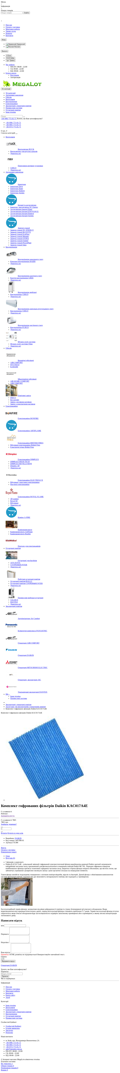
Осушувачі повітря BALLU (21, 581)
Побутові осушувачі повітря (29, 579)
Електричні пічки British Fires (22, 447)
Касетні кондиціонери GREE (22, 278)
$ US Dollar (10, 58)
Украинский (20, 44)
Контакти (9, 36)
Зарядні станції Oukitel (19, 241)
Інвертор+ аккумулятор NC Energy (24, 207)
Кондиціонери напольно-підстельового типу (36, 309)
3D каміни (14, 499)
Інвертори (22, 184)
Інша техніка (11, 112)
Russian (17, 47)
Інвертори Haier (16, 189)
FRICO (13, 398)
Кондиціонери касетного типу (30, 276)
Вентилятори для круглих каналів (23, 151)
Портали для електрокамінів (29, 546)
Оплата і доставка (13, 27)
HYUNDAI (14, 365)
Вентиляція (10, 99)
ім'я (2, 926)
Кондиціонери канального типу (30, 259)
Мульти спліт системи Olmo (21, 344)
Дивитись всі (15, 153)
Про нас (9, 25)
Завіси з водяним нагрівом (21, 402)
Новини (9, 33)
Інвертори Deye (16, 186)
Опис (8, 856)
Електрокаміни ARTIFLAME (29, 431)
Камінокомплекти (25, 530)
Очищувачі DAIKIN (26, 655)
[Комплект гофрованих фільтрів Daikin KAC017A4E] (48, 800)
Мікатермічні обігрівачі (27, 379)
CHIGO (13, 168)
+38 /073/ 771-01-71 (13, 127)
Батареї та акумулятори (27, 205)
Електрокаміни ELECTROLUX (30, 480)
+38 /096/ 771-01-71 (13, 123)
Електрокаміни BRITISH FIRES (30, 443)
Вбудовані (14, 503)
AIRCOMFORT (16, 363)
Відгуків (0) (10, 858)
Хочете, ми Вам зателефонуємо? (30, 119)
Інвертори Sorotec (17, 193)
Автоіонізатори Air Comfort (29, 619)
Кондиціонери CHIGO (19, 294)
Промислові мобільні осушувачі (30, 598)
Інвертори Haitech (17, 191)
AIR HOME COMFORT (19, 381)
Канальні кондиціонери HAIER (23, 261)
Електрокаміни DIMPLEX (28, 459)
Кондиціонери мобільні (27, 292)
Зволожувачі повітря (14, 606)
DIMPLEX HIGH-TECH (20, 462)
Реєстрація (14, 75)
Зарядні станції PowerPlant (20, 243)
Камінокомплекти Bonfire (20, 534)
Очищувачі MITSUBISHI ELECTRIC (32, 668)
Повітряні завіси (24, 396)
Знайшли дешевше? (9, 824)
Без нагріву (14, 400)
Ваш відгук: (5, 952)
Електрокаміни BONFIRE (28, 418)
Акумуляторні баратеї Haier (21, 209)
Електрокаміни (12, 104)
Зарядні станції (24, 228)
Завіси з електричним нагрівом (22, 404)
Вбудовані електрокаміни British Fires (25, 445)
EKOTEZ (14, 602)
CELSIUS (14, 600)
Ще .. (8, 694)
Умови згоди (11, 31)
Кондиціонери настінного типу (30, 325)
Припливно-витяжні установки (30, 166)
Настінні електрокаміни (19, 484)
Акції (8, 997)
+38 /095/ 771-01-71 (13, 125)
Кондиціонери (11, 102)
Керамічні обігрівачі (26, 360)
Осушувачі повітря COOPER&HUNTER (26, 583)
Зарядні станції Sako (18, 245)
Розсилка (9, 1033)
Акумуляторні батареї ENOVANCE (24, 211)
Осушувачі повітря (13, 110)
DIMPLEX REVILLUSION (21, 464)
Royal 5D (14, 501)
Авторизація (15, 77)
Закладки (9, 1030)
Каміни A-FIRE (24, 517)
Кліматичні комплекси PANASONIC (32, 631)
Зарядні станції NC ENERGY (22, 230)
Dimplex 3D (15, 466)
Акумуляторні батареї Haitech (22, 214)
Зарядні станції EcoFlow (20, 234)
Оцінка (4, 957)
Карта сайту (10, 995)
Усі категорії (10, 93)
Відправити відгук (8, 961)
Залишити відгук (8, 816)
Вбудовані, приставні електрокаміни (24, 482)
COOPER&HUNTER (18, 565)
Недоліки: (5, 942)
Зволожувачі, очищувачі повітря (18, 106)
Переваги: (5, 934)
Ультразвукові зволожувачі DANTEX (32, 692)
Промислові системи (14, 108)
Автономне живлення (14, 95)
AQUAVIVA (15, 563)
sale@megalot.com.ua (14, 1049)
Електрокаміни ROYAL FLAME (31, 497)
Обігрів (9, 97)
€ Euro (9, 55)
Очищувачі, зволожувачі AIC (29, 680)
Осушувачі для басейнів (27, 561)
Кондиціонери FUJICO (19, 327)
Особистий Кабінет (13, 1026)
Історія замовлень (13, 1028)
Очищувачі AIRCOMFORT (28, 643)
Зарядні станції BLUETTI (20, 232)
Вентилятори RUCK (26, 149)
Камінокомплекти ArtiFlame (21, 532)
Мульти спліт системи (26, 342)
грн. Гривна (11, 60)
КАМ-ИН (14, 367)
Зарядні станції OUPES (19, 239)
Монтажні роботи (13, 29)
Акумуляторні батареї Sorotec (22, 216)
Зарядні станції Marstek (19, 236)
